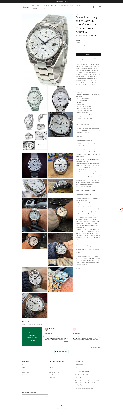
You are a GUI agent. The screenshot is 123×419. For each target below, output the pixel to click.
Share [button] (79, 268)
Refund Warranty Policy (54, 372)
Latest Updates (25, 372)
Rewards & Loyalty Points (28, 375)
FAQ (49, 379)
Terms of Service (52, 375)
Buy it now (88, 54)
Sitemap (24, 364)
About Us (24, 369)
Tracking (50, 364)
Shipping (78, 39)
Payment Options (53, 369)
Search (23, 367)
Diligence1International (63, 408)
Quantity (78, 42)
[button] (78, 5)
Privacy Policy (52, 377)
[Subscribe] (46, 396)
